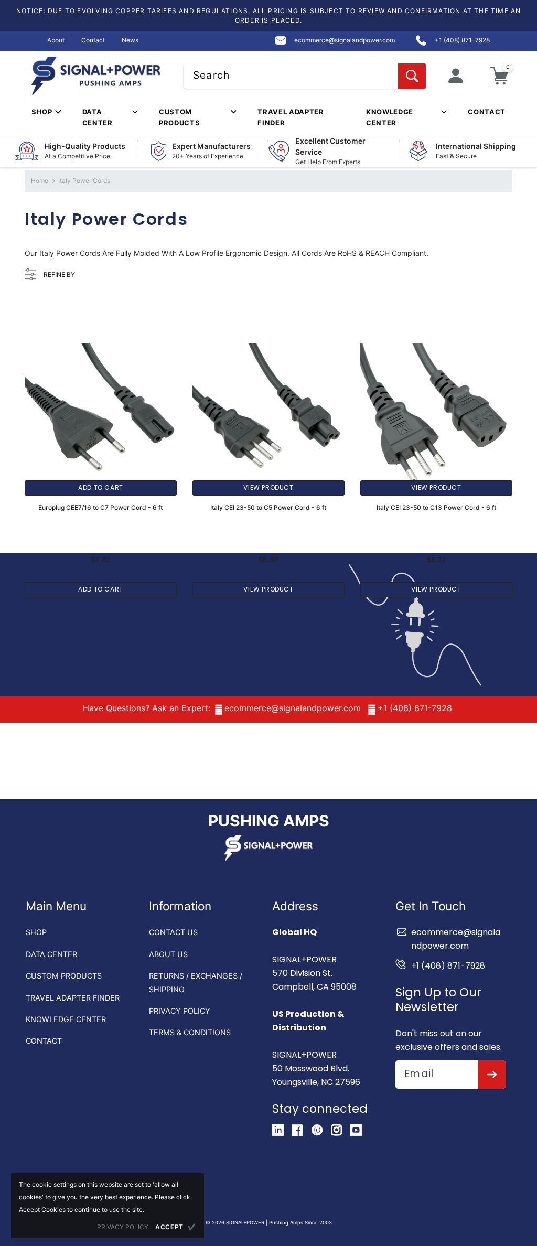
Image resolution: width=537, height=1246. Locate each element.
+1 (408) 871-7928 (415, 708)
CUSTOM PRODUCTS (64, 975)
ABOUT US (168, 954)
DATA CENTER (51, 954)
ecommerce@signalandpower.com (292, 708)
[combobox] (305, 76)
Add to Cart (100, 487)
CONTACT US (173, 932)
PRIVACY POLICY (179, 1010)
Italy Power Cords (84, 181)
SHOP (36, 932)
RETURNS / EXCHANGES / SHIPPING (195, 982)
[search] (412, 76)
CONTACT (44, 1040)
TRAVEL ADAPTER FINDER (73, 997)
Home (39, 181)
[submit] (492, 1074)
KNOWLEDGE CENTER (66, 1019)
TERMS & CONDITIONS (190, 1032)
